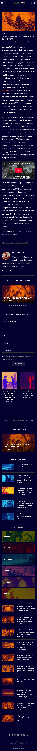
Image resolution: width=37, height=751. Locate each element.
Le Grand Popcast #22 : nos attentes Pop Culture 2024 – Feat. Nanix (25, 706)
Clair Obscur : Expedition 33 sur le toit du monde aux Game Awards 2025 (25, 504)
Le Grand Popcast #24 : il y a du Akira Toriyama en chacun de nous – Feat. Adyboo (25, 633)
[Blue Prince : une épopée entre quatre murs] (8, 516)
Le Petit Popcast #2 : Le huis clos (25, 680)
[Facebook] (9, 735)
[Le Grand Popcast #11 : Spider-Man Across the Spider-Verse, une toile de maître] (8, 668)
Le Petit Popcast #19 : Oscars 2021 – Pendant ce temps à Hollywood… (24, 646)
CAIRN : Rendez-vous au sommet (25, 466)
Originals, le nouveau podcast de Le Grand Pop (24, 718)
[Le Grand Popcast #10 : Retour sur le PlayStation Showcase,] (8, 692)
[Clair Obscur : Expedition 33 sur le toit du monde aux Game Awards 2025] (8, 503)
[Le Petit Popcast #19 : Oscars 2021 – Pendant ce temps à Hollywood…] (8, 645)
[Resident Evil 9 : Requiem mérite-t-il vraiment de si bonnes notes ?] (8, 478)
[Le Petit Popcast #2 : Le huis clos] (8, 681)
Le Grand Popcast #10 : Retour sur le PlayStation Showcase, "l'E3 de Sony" (25, 693)
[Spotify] (21, 735)
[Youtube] (18, 735)
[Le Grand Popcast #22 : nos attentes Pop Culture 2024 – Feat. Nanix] (8, 705)
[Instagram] (15, 735)
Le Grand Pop (9, 42)
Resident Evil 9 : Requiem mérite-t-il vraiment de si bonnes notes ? (24, 479)
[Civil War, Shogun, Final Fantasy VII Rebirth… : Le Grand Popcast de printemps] (8, 619)
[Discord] (24, 735)
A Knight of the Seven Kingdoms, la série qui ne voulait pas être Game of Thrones (24, 491)
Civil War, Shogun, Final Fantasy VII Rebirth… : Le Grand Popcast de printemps (25, 620)
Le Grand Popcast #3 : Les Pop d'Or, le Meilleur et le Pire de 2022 (25, 608)
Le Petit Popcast (8, 242)
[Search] (31, 3)
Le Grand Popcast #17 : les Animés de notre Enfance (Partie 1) (25, 657)
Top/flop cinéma (21, 242)
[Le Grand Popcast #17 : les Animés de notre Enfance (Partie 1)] (8, 657)
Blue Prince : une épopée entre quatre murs (24, 516)
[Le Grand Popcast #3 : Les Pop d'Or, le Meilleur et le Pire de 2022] (8, 608)
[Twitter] (12, 735)
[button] (4, 295)
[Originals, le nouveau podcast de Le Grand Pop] (18, 294)
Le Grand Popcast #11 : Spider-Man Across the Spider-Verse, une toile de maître (25, 669)
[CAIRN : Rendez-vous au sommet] (8, 467)
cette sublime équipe (21, 743)
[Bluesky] (27, 735)
